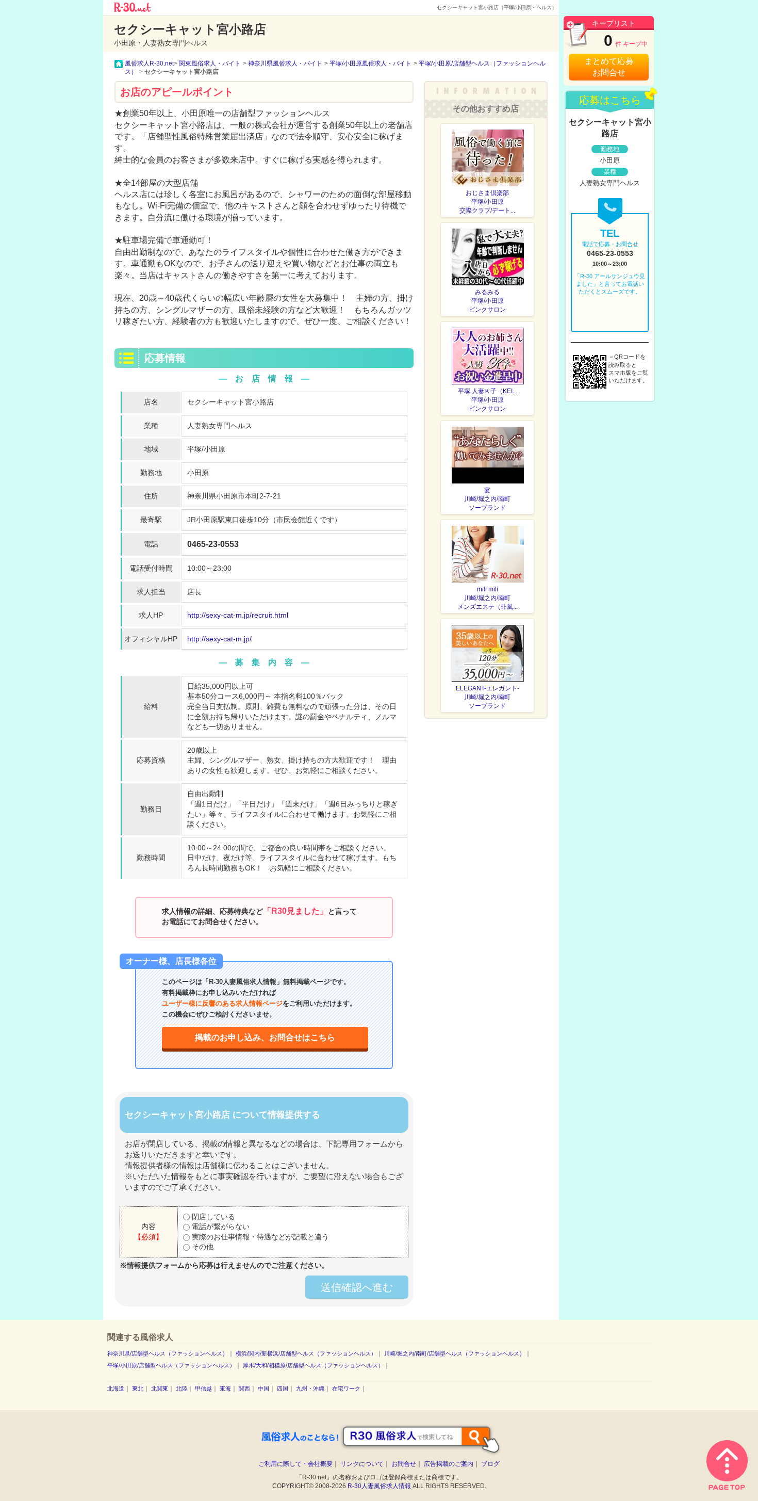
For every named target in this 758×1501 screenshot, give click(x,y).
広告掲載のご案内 (448, 1463)
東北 (137, 1388)
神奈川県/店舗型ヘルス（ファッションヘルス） (167, 1353)
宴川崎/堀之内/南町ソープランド (487, 499)
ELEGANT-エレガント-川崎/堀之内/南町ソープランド (487, 697)
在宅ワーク (346, 1388)
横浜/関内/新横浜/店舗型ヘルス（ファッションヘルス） (306, 1353)
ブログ (490, 1463)
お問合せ (403, 1463)
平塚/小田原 (206, 449)
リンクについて (362, 1463)
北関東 (159, 1388)
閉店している (212, 1217)
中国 (263, 1388)
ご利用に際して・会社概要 (295, 1463)
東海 (225, 1388)
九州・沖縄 (310, 1388)
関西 (244, 1388)
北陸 (181, 1388)
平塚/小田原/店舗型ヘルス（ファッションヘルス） (171, 1365)
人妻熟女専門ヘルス (219, 426)
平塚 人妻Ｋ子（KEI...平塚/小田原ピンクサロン (487, 400)
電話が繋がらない (220, 1226)
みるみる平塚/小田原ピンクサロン (487, 300)
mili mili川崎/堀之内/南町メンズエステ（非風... (487, 598)
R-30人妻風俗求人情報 (379, 1486)
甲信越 (203, 1388)
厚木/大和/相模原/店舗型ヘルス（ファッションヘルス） (313, 1365)
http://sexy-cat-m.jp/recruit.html (237, 615)
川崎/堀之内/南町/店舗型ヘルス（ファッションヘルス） (454, 1353)
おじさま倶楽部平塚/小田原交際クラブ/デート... (487, 201)
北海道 (115, 1388)
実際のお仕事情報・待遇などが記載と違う (259, 1237)
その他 (201, 1246)
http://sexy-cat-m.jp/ (219, 639)
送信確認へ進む (357, 1287)
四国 (282, 1388)
